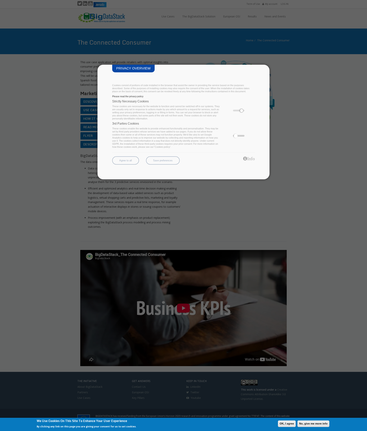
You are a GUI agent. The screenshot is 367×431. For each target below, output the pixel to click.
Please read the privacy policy (127, 96)
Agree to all (125, 160)
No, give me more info (313, 423)
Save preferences (163, 160)
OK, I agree (287, 423)
